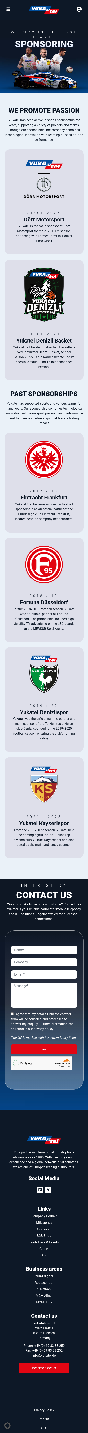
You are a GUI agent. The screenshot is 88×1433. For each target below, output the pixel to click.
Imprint (44, 1419)
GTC (44, 1428)
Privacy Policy (44, 1410)
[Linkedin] (40, 1190)
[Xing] (48, 1190)
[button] (7, 1425)
